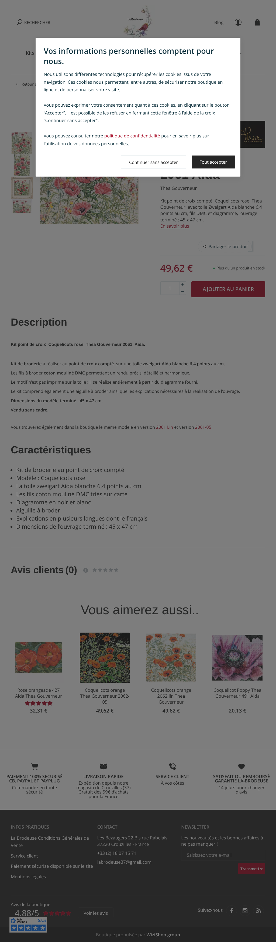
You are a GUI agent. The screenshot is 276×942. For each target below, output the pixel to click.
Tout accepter (213, 162)
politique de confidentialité (132, 136)
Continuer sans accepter (153, 162)
